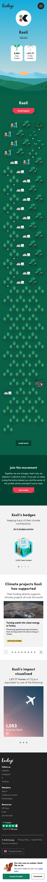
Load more (23, 443)
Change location (15, 851)
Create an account (9, 795)
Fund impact (23, 110)
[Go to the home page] (8, 6)
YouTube (5, 781)
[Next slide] (41, 652)
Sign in (4, 791)
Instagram (6, 774)
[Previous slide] (6, 652)
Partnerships (7, 798)
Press (4, 812)
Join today (23, 490)
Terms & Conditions (10, 843)
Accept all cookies (16, 876)
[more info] (7, 733)
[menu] (41, 6)
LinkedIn (5, 770)
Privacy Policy (23, 840)
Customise (38, 876)
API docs (5, 808)
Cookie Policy (36, 840)
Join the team (7, 815)
